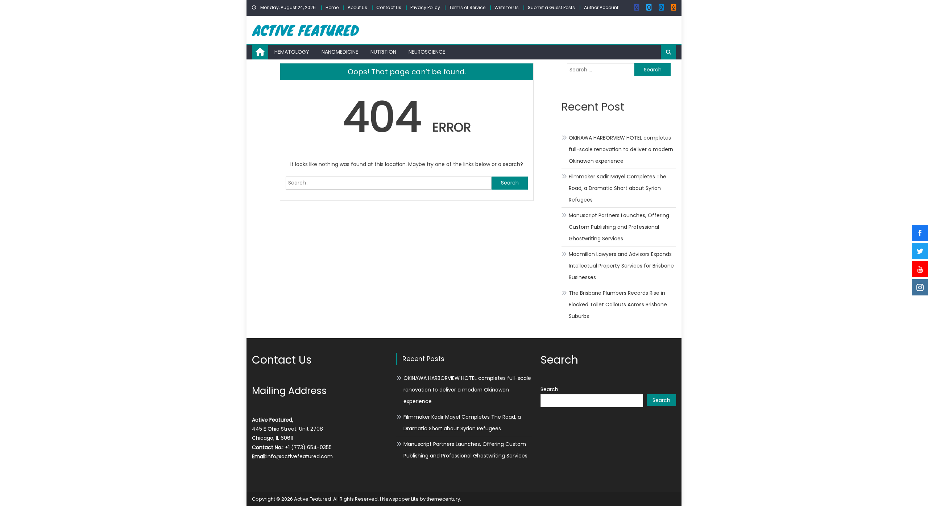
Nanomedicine (340, 51)
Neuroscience (427, 51)
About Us (357, 7)
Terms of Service (467, 7)
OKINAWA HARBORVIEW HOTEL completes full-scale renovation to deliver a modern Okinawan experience (621, 149)
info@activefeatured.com (299, 456)
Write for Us (506, 7)
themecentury (443, 499)
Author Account (601, 7)
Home (332, 7)
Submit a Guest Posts (551, 7)
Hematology (291, 51)
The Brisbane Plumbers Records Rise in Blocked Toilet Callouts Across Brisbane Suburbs (618, 304)
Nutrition (383, 51)
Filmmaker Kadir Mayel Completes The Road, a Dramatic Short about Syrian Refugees (617, 188)
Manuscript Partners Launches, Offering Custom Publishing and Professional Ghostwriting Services (619, 227)
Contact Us (388, 7)
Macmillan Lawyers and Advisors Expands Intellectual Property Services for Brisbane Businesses (621, 265)
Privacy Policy (425, 7)
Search (549, 389)
